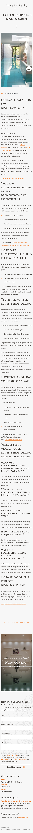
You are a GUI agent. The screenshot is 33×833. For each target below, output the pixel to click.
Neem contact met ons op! (16, 664)
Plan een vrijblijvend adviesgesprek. (13, 178)
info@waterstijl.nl (6, 792)
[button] (29, 68)
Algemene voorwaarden (20, 759)
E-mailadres (5, 733)
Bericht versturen (14, 767)
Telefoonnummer (7, 724)
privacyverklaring (12, 755)
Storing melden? (5, 827)
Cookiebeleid (26, 829)
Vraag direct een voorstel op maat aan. (13, 604)
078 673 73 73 (5, 787)
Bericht (3, 742)
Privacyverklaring (6, 759)
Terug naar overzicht (11, 93)
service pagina (23, 817)
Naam (3, 715)
